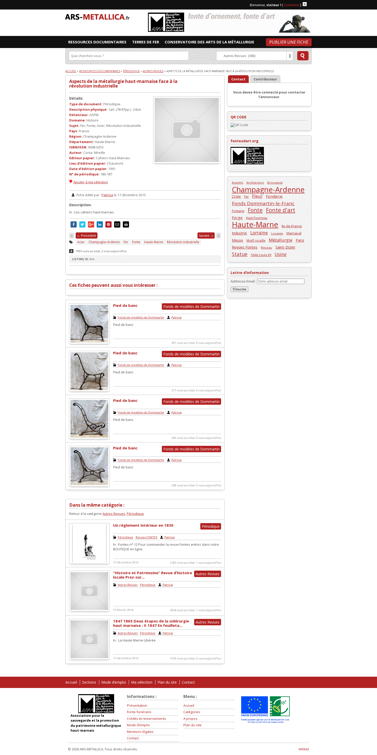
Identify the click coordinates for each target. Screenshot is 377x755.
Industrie (239, 232)
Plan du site (167, 682)
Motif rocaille (255, 240)
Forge (237, 217)
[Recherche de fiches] (303, 55)
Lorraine (259, 232)
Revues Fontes (244, 247)
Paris (300, 240)
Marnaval (293, 233)
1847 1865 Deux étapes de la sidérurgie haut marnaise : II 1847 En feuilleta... (151, 623)
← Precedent (86, 235)
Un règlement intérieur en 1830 (143, 525)
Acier (81, 242)
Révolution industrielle (183, 242)
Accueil (70, 71)
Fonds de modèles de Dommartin (141, 317)
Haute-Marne (153, 242)
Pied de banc (125, 305)
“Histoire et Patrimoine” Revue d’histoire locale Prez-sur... (152, 575)
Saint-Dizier (285, 247)
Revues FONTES (146, 537)
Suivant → (206, 235)
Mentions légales (140, 731)
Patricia (107, 195)
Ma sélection (141, 682)
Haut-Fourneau (256, 218)
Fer (126, 242)
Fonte (136, 242)
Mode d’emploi (113, 682)
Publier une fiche (288, 42)
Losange (277, 233)
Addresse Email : (244, 281)
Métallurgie (280, 240)
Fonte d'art (280, 210)
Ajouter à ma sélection (90, 182)
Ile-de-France (292, 226)
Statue (239, 254)
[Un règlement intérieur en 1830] (89, 562)
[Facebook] (309, 4)
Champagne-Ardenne (104, 242)
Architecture (255, 182)
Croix (236, 196)
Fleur (257, 196)
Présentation (137, 705)
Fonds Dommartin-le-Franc (263, 203)
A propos (190, 718)
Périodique (131, 71)
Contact (188, 682)
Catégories (191, 712)
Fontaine (238, 211)
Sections (89, 682)
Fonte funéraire (139, 712)
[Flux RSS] (305, 4)
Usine (280, 254)
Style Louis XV (261, 255)
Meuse (237, 240)
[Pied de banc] (89, 343)
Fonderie (274, 196)
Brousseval (275, 182)
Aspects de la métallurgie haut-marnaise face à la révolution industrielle (123, 83)
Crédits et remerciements (146, 718)
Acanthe (237, 182)
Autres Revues (153, 71)
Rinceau (266, 247)
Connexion (291, 5)
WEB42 (304, 749)
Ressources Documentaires (99, 71)
